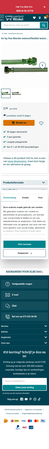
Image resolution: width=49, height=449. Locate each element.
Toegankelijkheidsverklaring (32, 413)
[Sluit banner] (44, 7)
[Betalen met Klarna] (24, 427)
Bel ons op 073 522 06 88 (24, 316)
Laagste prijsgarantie (17, 142)
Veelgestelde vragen (22, 284)
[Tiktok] (39, 399)
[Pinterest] (30, 399)
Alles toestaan (24, 244)
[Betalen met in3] (31, 427)
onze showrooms (17, 161)
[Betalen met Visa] (23, 421)
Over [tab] (40, 197)
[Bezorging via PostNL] (6, 421)
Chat (14, 305)
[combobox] (20, 25)
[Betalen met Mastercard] (36, 421)
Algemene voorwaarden (33, 409)
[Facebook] (21, 399)
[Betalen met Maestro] (30, 421)
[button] (41, 123)
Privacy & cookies (12, 413)
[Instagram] (34, 399)
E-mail (15, 294)
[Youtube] (26, 399)
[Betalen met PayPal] (18, 427)
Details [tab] (25, 197)
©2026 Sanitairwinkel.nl (13, 409)
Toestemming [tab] (9, 197)
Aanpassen (23, 253)
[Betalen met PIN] (43, 421)
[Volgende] (42, 65)
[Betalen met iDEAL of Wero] (14, 421)
